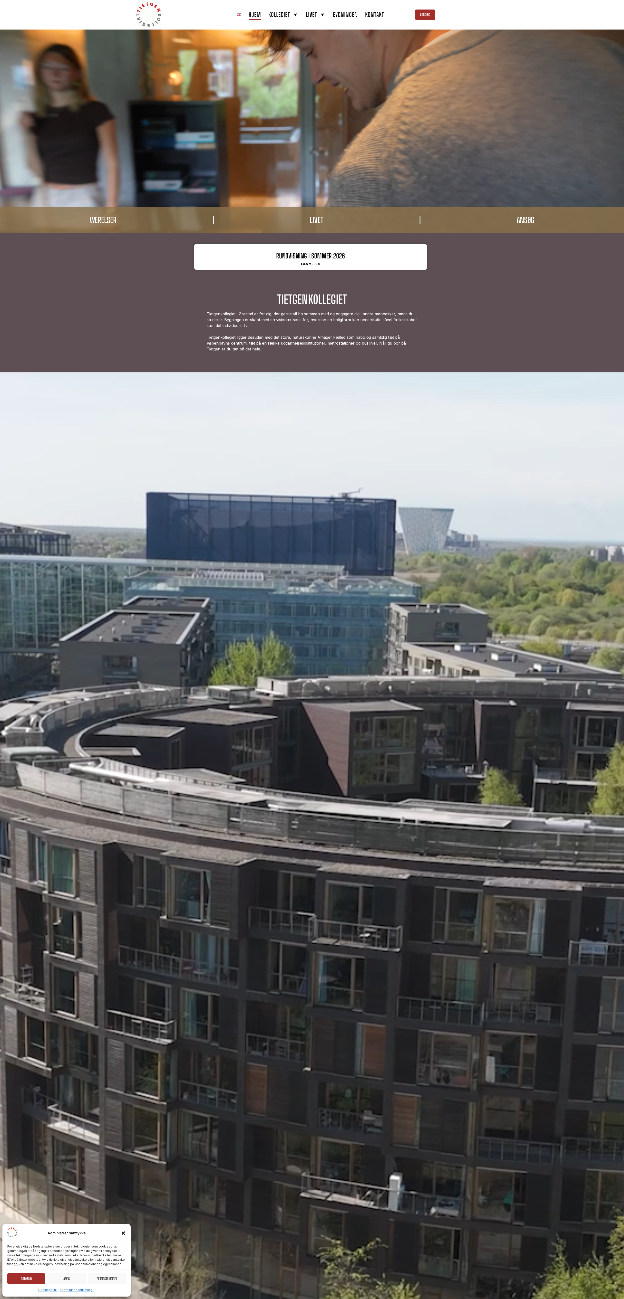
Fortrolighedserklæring (76, 1290)
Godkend (26, 1279)
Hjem (255, 14)
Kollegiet (279, 14)
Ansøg (425, 14)
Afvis (66, 1279)
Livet (311, 14)
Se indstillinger (107, 1279)
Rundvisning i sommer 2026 (310, 256)
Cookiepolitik (48, 1290)
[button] (123, 1233)
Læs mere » (310, 264)
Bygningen (345, 14)
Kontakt (374, 14)
